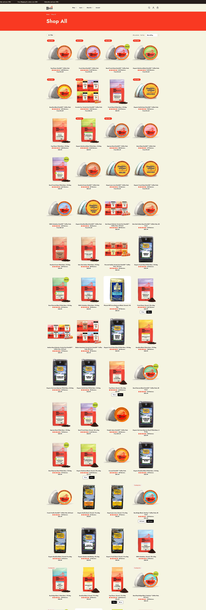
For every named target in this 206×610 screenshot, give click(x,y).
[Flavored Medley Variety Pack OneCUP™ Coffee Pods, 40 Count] (117, 249)
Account (98, 7)
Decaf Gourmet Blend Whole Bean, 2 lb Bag (60, 305)
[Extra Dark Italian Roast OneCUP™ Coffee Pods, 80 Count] (146, 208)
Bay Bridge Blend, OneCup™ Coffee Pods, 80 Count (146, 513)
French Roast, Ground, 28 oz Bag (146, 305)
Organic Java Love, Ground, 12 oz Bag (117, 513)
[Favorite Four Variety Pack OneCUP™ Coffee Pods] (88, 91)
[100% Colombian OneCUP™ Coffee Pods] (60, 208)
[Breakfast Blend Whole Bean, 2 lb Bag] (146, 331)
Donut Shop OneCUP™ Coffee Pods (146, 146)
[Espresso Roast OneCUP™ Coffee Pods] (117, 130)
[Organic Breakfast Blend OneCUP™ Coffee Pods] (88, 208)
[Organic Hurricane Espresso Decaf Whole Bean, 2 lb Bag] (146, 414)
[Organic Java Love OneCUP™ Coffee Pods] (117, 169)
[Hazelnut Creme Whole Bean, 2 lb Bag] (60, 249)
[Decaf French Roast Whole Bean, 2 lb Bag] (60, 169)
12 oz (142, 312)
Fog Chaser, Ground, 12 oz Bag (117, 595)
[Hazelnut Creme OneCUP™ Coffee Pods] (88, 169)
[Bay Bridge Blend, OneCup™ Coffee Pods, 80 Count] (146, 497)
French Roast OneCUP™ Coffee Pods (88, 68)
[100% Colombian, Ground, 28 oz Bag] (146, 541)
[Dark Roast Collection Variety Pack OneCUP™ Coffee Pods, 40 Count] (117, 208)
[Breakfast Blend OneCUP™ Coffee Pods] (60, 91)
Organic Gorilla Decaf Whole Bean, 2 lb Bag (89, 388)
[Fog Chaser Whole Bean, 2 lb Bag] (60, 130)
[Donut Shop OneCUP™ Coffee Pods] (146, 130)
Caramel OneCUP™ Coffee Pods (117, 471)
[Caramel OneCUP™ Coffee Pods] (117, 455)
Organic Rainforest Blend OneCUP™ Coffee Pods (146, 68)
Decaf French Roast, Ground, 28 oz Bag (88, 430)
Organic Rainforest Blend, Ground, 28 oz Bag (89, 471)
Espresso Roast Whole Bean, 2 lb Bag (60, 430)
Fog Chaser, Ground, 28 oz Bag (117, 388)
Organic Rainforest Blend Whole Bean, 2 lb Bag (88, 146)
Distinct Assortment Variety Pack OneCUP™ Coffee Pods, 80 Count (88, 348)
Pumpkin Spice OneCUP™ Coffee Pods (117, 430)
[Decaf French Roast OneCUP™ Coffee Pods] (117, 52)
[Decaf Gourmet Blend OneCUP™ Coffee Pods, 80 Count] (146, 372)
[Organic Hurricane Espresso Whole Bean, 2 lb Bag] (60, 372)
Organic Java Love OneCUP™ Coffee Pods (117, 185)
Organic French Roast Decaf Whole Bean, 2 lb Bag (117, 347)
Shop (73, 7)
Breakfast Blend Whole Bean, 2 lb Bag (146, 347)
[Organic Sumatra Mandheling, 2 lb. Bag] (88, 541)
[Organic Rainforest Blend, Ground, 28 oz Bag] (88, 455)
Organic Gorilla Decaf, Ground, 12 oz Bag (88, 513)
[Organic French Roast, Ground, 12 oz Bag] (117, 541)
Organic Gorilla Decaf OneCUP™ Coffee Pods (146, 107)
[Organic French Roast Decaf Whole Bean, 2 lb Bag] (117, 331)
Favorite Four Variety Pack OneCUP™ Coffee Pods (88, 107)
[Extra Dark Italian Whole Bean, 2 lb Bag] (88, 249)
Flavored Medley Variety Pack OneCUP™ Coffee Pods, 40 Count (117, 265)
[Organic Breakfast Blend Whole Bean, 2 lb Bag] (146, 455)
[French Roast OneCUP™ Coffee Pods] (88, 52)
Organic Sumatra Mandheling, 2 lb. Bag (88, 556)
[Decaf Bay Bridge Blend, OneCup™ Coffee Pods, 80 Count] (146, 579)
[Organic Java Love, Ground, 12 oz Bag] (117, 497)
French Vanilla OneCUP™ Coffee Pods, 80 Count (60, 513)
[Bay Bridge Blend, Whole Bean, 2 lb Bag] (60, 579)
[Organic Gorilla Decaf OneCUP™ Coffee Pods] (146, 91)
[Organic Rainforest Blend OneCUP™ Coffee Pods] (146, 52)
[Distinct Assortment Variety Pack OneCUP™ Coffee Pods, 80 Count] (88, 331)
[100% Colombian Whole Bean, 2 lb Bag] (88, 289)
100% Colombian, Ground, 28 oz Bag (146, 556)
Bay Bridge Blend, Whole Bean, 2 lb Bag (60, 595)
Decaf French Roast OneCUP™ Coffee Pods (117, 68)
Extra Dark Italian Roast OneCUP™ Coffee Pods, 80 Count (146, 225)
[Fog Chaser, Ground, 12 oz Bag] (117, 579)
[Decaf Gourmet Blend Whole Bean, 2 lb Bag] (60, 289)
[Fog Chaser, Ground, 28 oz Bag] (117, 372)
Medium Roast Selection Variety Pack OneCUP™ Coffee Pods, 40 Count (60, 348)
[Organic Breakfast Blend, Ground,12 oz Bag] (60, 541)
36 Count (141, 521)
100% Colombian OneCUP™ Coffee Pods (60, 224)
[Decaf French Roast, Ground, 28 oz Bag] (88, 414)
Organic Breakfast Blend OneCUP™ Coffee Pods (89, 224)
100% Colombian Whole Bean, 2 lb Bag (88, 305)
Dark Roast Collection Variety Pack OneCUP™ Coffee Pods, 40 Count (117, 225)
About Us (89, 7)
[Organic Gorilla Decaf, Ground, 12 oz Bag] (88, 497)
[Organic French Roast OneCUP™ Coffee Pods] (146, 169)
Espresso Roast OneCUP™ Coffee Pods (117, 146)
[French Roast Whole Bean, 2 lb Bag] (117, 91)
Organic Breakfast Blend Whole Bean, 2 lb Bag (146, 471)
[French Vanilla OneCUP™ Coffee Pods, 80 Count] (60, 497)
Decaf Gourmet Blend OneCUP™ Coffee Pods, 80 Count (146, 388)
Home (47, 14)
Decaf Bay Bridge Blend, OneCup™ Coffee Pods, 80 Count (146, 596)
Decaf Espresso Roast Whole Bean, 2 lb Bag (60, 471)
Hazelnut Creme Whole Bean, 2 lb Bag (60, 265)
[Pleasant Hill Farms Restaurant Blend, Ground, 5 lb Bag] (117, 289)
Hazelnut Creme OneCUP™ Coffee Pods (88, 185)
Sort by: (142, 35)
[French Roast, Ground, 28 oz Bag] (146, 289)
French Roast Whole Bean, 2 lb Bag (117, 107)
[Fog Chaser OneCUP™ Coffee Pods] (60, 52)
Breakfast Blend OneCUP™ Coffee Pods (60, 107)
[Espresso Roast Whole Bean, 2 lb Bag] (60, 414)
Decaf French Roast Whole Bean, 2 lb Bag (60, 185)
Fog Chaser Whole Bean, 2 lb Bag (60, 146)
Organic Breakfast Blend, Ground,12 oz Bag (60, 556)
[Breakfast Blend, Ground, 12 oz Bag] (88, 579)
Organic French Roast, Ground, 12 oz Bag (117, 556)
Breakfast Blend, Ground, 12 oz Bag (88, 595)
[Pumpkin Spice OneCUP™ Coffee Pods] (117, 414)
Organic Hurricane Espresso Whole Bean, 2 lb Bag (60, 388)
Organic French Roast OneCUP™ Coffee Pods (146, 185)
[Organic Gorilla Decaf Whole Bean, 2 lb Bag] (88, 372)
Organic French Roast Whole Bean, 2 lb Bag (146, 265)
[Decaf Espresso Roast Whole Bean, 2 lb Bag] (60, 455)
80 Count (150, 521)
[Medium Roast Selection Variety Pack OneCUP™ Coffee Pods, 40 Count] (60, 331)
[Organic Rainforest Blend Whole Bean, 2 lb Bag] (88, 130)
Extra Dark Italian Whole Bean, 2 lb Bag (88, 265)
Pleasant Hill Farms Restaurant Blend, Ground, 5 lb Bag (117, 306)
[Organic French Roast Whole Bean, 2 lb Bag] (146, 249)
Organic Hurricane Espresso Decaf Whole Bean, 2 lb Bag (146, 431)
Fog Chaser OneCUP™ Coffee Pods (60, 68)
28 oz (149, 312)
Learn (80, 7)
